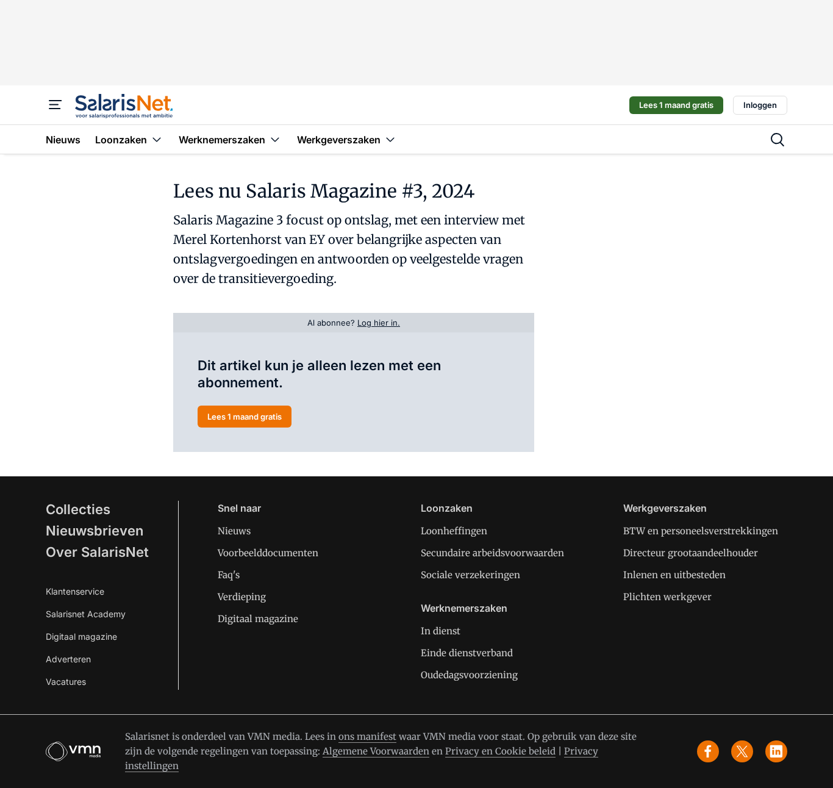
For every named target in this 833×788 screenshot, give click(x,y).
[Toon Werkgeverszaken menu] (390, 139)
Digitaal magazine (81, 636)
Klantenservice (75, 591)
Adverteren (68, 659)
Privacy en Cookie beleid (500, 751)
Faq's (229, 575)
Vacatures (66, 681)
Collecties (78, 509)
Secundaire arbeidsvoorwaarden (492, 553)
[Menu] (55, 105)
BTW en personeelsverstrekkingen (700, 531)
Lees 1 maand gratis (676, 105)
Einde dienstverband (467, 653)
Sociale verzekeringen (470, 575)
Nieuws (234, 531)
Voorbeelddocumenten (268, 553)
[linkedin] (776, 751)
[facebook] (708, 751)
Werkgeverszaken (665, 508)
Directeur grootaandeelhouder (690, 553)
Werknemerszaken (464, 608)
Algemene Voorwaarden (376, 751)
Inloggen (760, 105)
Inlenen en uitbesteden (674, 575)
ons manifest (367, 736)
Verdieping (242, 597)
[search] (777, 139)
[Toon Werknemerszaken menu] (275, 139)
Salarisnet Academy (86, 614)
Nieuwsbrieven (94, 531)
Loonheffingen (454, 531)
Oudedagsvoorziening (469, 675)
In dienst (440, 631)
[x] (742, 751)
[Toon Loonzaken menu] (156, 139)
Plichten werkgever (667, 597)
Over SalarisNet (97, 552)
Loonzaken (447, 508)
